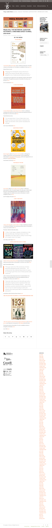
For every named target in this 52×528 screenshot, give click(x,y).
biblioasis (19, 35)
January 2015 (42, 518)
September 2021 (42, 435)
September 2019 (42, 464)
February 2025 (42, 376)
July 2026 (41, 354)
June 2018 (41, 484)
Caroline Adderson (16, 224)
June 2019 (41, 468)
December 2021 (42, 430)
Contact (40, 0)
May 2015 (41, 515)
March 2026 (41, 359)
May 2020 (41, 452)
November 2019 (42, 461)
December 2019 (42, 459)
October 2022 (42, 416)
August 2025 (41, 369)
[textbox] (44, 55)
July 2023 (41, 403)
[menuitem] (6, 6)
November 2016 (42, 499)
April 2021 (41, 442)
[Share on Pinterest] (12, 336)
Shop (20, 0)
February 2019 (42, 474)
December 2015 (42, 510)
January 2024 (42, 395)
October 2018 (42, 478)
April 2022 (41, 425)
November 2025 (42, 364)
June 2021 (41, 439)
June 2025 (41, 370)
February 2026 (42, 360)
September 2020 (42, 449)
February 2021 (42, 445)
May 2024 (41, 389)
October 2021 (42, 433)
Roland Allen (13, 65)
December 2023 (42, 396)
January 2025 (42, 377)
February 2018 (42, 489)
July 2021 (41, 438)
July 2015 (41, 514)
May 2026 (41, 356)
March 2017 (41, 498)
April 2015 (41, 517)
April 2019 (41, 471)
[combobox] (44, 55)
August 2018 (41, 481)
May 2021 (41, 441)
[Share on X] (9, 336)
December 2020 (42, 446)
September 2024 (42, 383)
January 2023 (42, 412)
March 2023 (41, 409)
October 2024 (42, 382)
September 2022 (42, 418)
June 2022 (41, 422)
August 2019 (41, 465)
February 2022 (42, 428)
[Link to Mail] (48, 1)
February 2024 (42, 393)
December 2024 (42, 379)
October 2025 (42, 366)
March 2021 (41, 443)
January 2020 (42, 458)
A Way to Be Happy (7, 224)
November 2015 (42, 511)
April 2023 (41, 408)
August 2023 (41, 402)
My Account (15, 0)
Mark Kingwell (6, 154)
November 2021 (42, 432)
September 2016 (42, 501)
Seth (4, 260)
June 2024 (41, 387)
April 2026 (41, 357)
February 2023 (42, 410)
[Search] (47, 6)
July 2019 (41, 466)
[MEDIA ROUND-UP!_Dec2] (18, 22)
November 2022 (42, 415)
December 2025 (42, 363)
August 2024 (41, 385)
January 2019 (42, 475)
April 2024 (41, 390)
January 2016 (42, 508)
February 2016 (42, 507)
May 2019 (41, 469)
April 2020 (41, 454)
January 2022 (42, 429)
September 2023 (42, 400)
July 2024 (41, 386)
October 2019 (42, 462)
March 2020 (41, 455)
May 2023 (41, 406)
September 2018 (42, 479)
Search (41, 46)
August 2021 (41, 436)
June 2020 (41, 451)
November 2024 (42, 380)
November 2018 (42, 477)
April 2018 (41, 487)
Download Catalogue (26, 0)
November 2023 (42, 397)
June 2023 (41, 405)
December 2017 (42, 492)
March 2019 (41, 472)
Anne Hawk (5, 188)
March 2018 (41, 488)
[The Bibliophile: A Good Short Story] (1, 264)
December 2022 (42, 413)
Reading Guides (35, 0)
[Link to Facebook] (43, 1)
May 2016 (41, 502)
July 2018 (41, 482)
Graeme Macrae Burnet (17, 110)
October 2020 (42, 448)
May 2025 (41, 372)
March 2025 (41, 375)
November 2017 (42, 494)
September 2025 (42, 367)
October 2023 (42, 399)
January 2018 (42, 491)
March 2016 (41, 505)
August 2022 (41, 419)
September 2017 (42, 495)
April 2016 (41, 504)
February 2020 (42, 456)
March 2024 (41, 392)
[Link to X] (46, 1)
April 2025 (41, 373)
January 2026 (42, 362)
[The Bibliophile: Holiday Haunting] (51, 264)
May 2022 (41, 423)
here (8, 80)
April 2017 (41, 497)
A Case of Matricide (7, 110)
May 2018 (41, 485)
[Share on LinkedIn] (16, 336)
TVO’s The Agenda (12, 158)
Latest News (14, 35)
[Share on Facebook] (5, 336)
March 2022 (41, 426)
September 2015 (42, 512)
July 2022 (41, 420)
